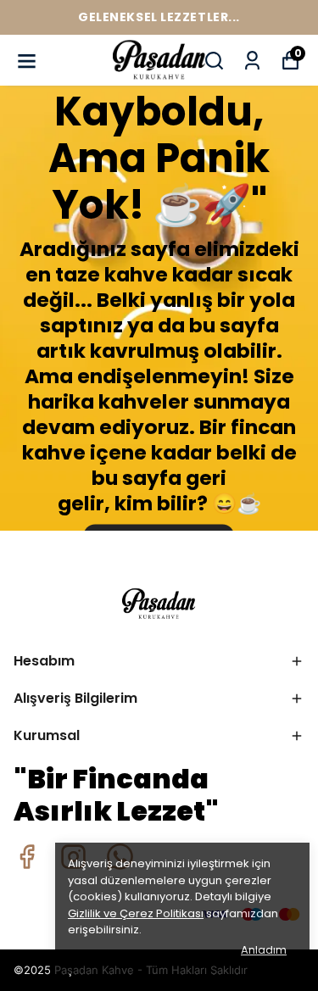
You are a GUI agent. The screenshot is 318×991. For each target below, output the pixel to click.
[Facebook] (27, 856)
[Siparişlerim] (252, 60)
